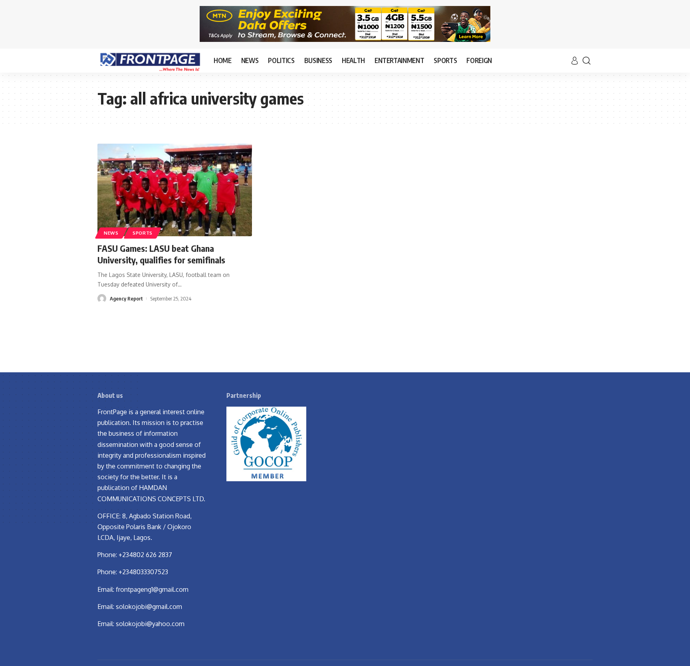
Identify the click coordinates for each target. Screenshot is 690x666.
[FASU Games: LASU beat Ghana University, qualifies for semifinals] (174, 190)
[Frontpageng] (149, 61)
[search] (587, 60)
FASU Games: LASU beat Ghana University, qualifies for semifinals (161, 254)
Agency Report (126, 298)
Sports (143, 233)
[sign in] (575, 61)
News (111, 233)
